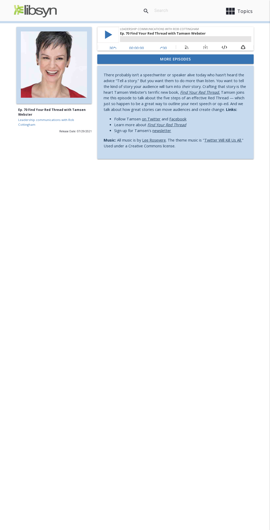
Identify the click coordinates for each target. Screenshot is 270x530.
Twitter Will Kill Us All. (223, 140)
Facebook (177, 118)
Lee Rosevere (154, 140)
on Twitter (151, 118)
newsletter (161, 130)
